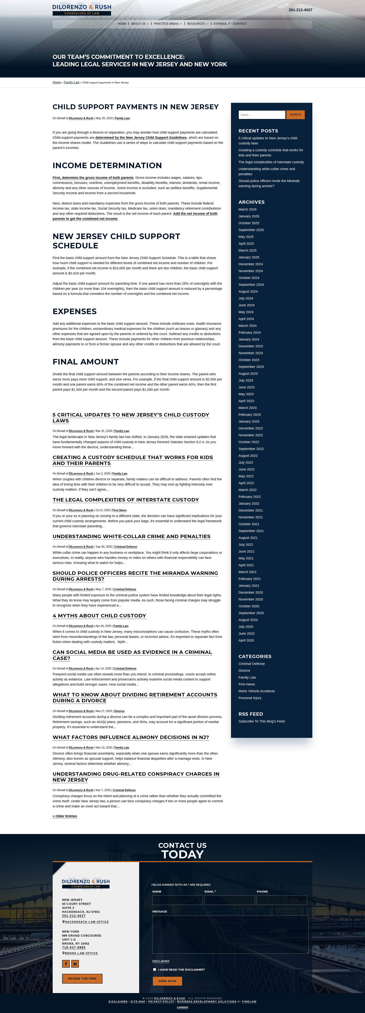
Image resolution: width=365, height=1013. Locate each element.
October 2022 (249, 442)
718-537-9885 (74, 947)
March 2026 (248, 209)
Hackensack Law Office (87, 921)
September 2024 (251, 285)
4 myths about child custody (99, 616)
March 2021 (248, 572)
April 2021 (246, 565)
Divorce (119, 711)
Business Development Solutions (206, 1001)
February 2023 (250, 415)
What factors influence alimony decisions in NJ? (131, 737)
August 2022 (248, 456)
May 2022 (246, 476)
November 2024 (251, 271)
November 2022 (251, 435)
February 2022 (250, 497)
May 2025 (246, 237)
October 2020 (249, 606)
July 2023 (246, 380)
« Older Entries (65, 816)
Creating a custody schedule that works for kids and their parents (133, 460)
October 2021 (249, 524)
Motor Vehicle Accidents (257, 691)
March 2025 (248, 250)
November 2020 (251, 599)
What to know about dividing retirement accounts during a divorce (135, 698)
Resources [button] (196, 23)
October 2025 (249, 223)
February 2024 (250, 332)
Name (156, 891)
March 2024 (248, 326)
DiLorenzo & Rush (81, 118)
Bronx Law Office (81, 953)
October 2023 (249, 360)
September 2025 (251, 230)
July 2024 (246, 298)
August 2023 (248, 373)
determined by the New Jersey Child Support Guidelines (141, 137)
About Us (138, 23)
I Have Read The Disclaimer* (181, 969)
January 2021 (249, 586)
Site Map (138, 1001)
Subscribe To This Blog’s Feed (262, 721)
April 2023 (246, 401)
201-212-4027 (300, 10)
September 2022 (251, 449)
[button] (359, 1007)
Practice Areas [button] (166, 23)
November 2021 (251, 517)
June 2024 (247, 305)
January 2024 (249, 339)
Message (159, 911)
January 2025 (249, 257)
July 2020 (246, 627)
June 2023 (247, 387)
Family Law (122, 118)
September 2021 (251, 531)
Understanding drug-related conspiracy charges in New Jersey (136, 777)
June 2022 (247, 469)
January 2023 (249, 421)
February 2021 (250, 579)
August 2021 (248, 538)
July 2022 (246, 462)
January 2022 (249, 503)
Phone (262, 891)
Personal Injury (250, 698)
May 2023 (246, 394)
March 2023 (248, 408)
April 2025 (246, 244)
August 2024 (248, 291)
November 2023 (251, 353)
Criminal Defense (125, 546)
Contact (240, 23)
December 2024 (251, 264)
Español (220, 23)
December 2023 (251, 346)
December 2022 (251, 428)
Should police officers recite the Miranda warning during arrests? (135, 576)
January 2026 (249, 216)
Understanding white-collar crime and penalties (132, 536)
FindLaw (249, 1001)
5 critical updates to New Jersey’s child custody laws (131, 418)
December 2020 (251, 592)
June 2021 (247, 551)
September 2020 (251, 613)
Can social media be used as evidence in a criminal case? (132, 655)
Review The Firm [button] (82, 978)
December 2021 (251, 510)
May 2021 (246, 558)
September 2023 (251, 367)
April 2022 (246, 483)
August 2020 (248, 620)
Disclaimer (160, 961)
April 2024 (246, 319)
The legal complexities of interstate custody (126, 500)
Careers (182, 1007)
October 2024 (249, 278)
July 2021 (246, 544)
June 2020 (247, 633)
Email (210, 891)
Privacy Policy (161, 1001)
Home (122, 23)
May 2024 (246, 312)
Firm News (119, 510)
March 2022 (248, 490)
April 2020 (246, 640)
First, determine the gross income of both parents (93, 178)
